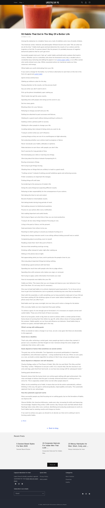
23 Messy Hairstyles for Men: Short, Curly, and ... (78, 445)
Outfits (68, 482)
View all (52, 465)
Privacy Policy (44, 476)
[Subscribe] (43, 494)
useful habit (38, 74)
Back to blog (53, 428)
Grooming (68, 479)
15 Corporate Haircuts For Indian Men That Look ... (51, 445)
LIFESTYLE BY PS (47, 504)
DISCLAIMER (43, 479)
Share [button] (24, 421)
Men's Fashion (70, 476)
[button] (21, 2)
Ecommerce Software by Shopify (58, 504)
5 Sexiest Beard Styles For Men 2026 (25, 445)
